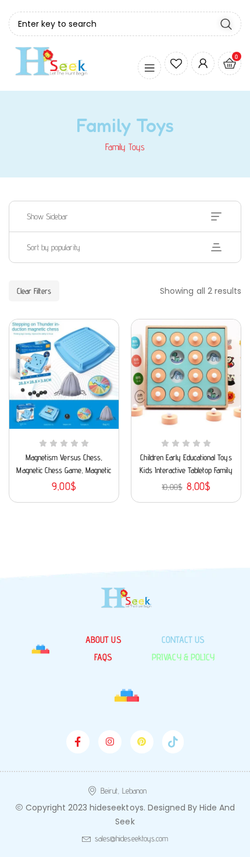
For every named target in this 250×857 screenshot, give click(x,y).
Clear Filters (34, 291)
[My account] (203, 63)
